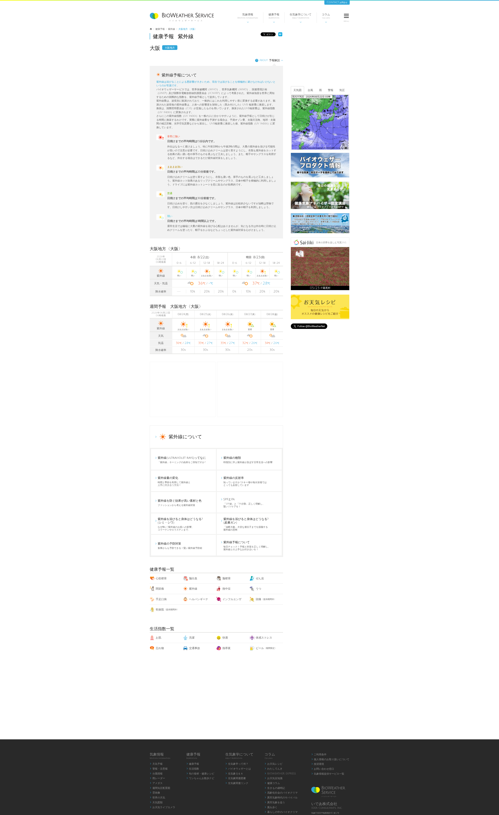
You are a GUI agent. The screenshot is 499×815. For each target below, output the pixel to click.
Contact (337, 2)
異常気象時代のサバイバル (281, 797)
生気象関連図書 (235, 778)
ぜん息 (260, 578)
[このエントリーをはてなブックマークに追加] (280, 35)
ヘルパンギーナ (198, 599)
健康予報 (273, 18)
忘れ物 (160, 648)
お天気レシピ (273, 764)
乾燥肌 (167, 609)
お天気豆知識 (273, 778)
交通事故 (194, 648)
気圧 (342, 90)
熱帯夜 (226, 648)
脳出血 (193, 578)
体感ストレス (264, 637)
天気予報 (156, 764)
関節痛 (160, 588)
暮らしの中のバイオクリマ (281, 812)
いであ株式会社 (324, 804)
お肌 (158, 637)
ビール (266, 648)
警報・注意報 (159, 768)
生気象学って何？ (236, 764)
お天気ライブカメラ (162, 807)
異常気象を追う (275, 802)
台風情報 (156, 773)
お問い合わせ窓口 (322, 769)
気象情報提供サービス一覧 (327, 773)
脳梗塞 (226, 578)
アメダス (156, 783)
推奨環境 (317, 764)
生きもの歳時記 (275, 788)
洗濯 (192, 637)
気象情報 (247, 18)
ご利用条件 (319, 754)
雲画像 (155, 792)
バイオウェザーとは (238, 768)
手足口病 (161, 599)
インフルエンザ (232, 599)
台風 (310, 90)
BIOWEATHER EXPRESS (280, 773)
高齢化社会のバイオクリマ (281, 792)
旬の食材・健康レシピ (200, 773)
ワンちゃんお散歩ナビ (200, 778)
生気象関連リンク (236, 783)
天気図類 (156, 802)
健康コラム (272, 783)
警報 (330, 90)
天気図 (297, 90)
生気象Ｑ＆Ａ (234, 773)
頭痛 (266, 599)
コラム (326, 18)
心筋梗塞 (161, 578)
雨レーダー (157, 778)
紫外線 (193, 588)
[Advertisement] (250, 389)
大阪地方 (170, 47)
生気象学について (300, 18)
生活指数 (192, 768)
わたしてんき (273, 768)
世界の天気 (157, 797)
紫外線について (185, 436)
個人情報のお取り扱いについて (330, 759)
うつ (258, 588)
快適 (225, 637)
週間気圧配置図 (160, 788)
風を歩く (271, 807)
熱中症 (226, 588)
